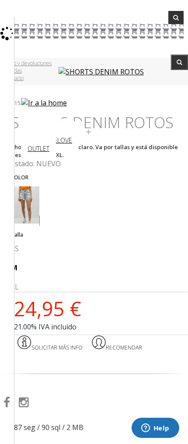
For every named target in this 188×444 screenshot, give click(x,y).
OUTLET (38, 148)
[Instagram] (25, 404)
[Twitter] (38, 404)
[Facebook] (8, 404)
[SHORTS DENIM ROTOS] (101, 72)
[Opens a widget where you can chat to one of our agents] (155, 429)
